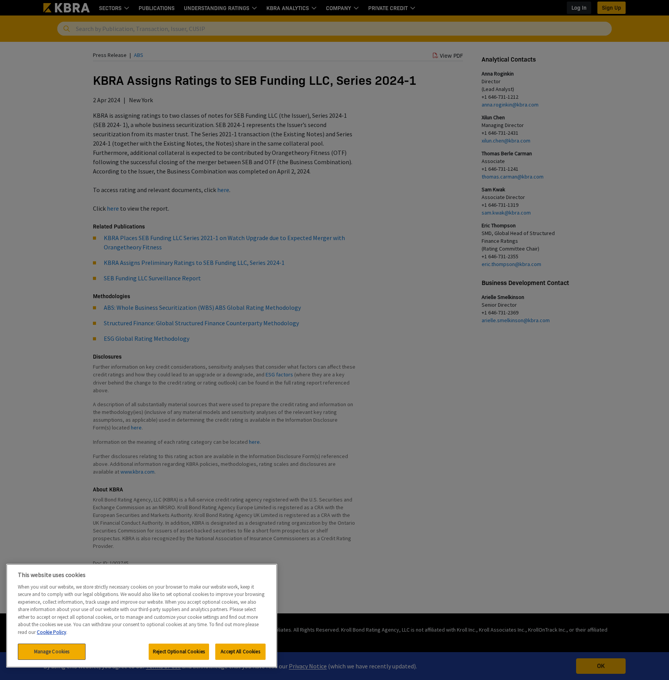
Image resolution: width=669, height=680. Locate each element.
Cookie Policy (51, 632)
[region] (141, 616)
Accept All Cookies (240, 651)
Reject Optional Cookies (179, 651)
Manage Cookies (52, 651)
